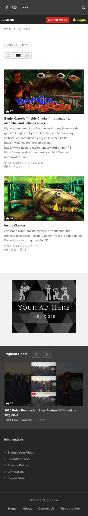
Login (81, 20)
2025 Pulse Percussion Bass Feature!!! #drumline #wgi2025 (40, 412)
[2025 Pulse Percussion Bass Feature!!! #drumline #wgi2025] (43, 384)
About (27, 508)
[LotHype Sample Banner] (44, 332)
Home (7, 28)
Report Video (16, 478)
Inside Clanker (14, 225)
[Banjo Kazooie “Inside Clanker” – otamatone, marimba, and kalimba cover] (44, 91)
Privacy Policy (17, 465)
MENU (9, 20)
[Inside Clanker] (44, 198)
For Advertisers (18, 459)
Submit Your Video (20, 452)
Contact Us (15, 471)
